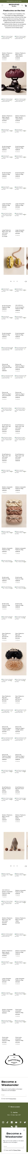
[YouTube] (16, 1122)
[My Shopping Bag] (25, 5)
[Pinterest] (20, 1122)
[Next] (25, 281)
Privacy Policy (13, 1098)
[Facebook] (12, 1122)
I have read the (9, 1098)
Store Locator (15, 1106)
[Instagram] (3, 1122)
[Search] (22, 5)
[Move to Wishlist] (11, 37)
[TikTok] (7, 1122)
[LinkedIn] (16, 1127)
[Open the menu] (2, 5)
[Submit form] (26, 1095)
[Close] (24, 1130)
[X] (25, 1122)
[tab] (11, 281)
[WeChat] (12, 1127)
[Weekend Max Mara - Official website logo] (14, 5)
